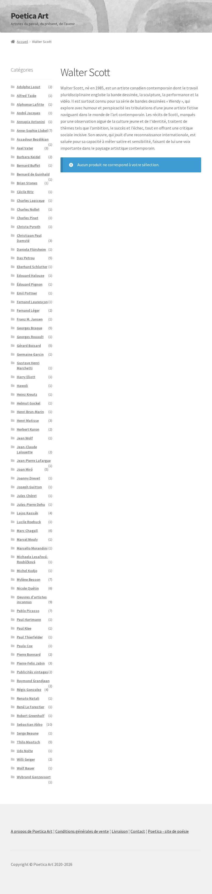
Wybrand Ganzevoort (34, 777)
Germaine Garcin (30, 354)
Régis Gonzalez (29, 689)
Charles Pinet (27, 218)
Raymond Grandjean (33, 680)
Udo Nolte (25, 750)
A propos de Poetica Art (31, 831)
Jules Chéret (27, 495)
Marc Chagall (27, 530)
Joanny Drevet (28, 478)
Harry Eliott (26, 377)
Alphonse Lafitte (30, 104)
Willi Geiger (26, 759)
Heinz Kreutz (27, 394)
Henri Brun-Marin (30, 411)
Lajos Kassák (27, 513)
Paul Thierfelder (30, 637)
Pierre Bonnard (29, 654)
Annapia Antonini (31, 121)
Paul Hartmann (29, 619)
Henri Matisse (28, 420)
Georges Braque (29, 328)
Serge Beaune (28, 733)
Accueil (22, 41)
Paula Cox (25, 646)
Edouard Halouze (30, 275)
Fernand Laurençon (32, 302)
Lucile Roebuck (29, 521)
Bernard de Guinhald (33, 174)
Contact (138, 831)
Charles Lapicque (30, 200)
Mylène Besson (28, 579)
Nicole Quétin (28, 588)
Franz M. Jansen (30, 319)
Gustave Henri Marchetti (28, 365)
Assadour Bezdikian (33, 139)
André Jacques (28, 113)
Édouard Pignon (29, 284)
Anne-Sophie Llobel (32, 130)
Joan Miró (25, 469)
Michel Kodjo (27, 570)
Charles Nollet (28, 209)
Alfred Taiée (26, 95)
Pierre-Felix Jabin (31, 663)
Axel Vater (25, 148)
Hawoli (22, 385)
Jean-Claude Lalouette (27, 449)
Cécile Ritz (25, 191)
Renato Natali (28, 698)
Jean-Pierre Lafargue (34, 460)
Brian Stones (27, 183)
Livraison (120, 831)
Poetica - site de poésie (168, 831)
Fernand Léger (28, 310)
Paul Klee (24, 628)
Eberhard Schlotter (32, 266)
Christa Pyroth (28, 226)
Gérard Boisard (29, 345)
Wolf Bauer (25, 768)
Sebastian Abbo (29, 724)
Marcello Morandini (32, 548)
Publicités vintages (32, 672)
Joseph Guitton (29, 487)
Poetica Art (29, 16)
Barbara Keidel (28, 157)
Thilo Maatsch (28, 742)
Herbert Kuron (28, 429)
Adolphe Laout (28, 87)
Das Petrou (26, 258)
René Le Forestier (30, 707)
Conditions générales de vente (82, 831)
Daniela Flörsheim (31, 249)
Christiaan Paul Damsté (29, 238)
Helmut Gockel (28, 403)
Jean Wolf (25, 438)
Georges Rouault (30, 336)
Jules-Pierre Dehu (31, 504)
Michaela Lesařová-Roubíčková (32, 559)
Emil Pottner (27, 293)
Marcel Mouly (27, 539)
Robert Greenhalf (30, 715)
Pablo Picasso (28, 610)
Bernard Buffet (28, 165)
